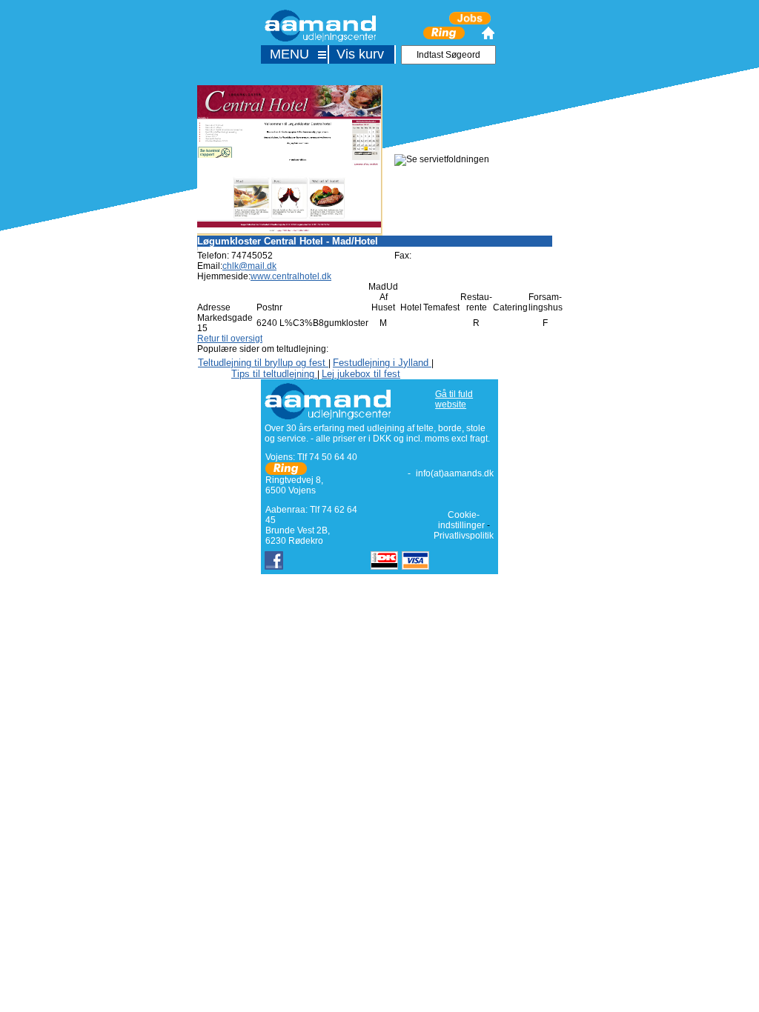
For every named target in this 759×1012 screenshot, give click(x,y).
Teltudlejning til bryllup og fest (263, 362)
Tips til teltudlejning (274, 373)
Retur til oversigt (229, 338)
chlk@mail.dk (249, 266)
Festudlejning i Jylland (382, 362)
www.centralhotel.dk (291, 276)
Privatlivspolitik (464, 535)
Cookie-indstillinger (461, 520)
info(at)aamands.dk (455, 473)
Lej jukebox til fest (361, 373)
